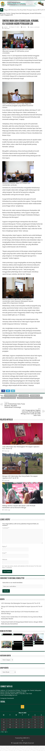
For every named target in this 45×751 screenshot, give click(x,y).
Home (3, 13)
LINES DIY (26, 738)
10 (3, 722)
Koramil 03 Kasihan (11, 395)
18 (10, 725)
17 (3, 725)
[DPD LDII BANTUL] (22, 3)
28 (29, 727)
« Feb (2, 732)
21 (29, 725)
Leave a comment (34, 27)
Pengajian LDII (35, 395)
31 (3, 730)
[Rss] (22, 706)
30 (41, 727)
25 (10, 727)
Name (4, 546)
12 (16, 722)
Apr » (6, 732)
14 (29, 722)
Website (4, 559)
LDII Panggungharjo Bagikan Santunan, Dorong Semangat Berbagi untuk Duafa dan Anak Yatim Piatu (31, 412)
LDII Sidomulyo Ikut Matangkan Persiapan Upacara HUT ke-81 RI (20, 603)
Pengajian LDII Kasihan (8, 398)
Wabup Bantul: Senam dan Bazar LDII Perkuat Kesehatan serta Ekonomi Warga (18, 506)
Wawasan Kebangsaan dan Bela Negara (30, 398)
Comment (5, 528)
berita (8, 13)
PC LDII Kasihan (23, 395)
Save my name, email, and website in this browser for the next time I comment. (21, 566)
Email (4, 553)
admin (6, 27)
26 (16, 727)
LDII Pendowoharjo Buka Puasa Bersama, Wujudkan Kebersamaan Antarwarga (14, 405)
